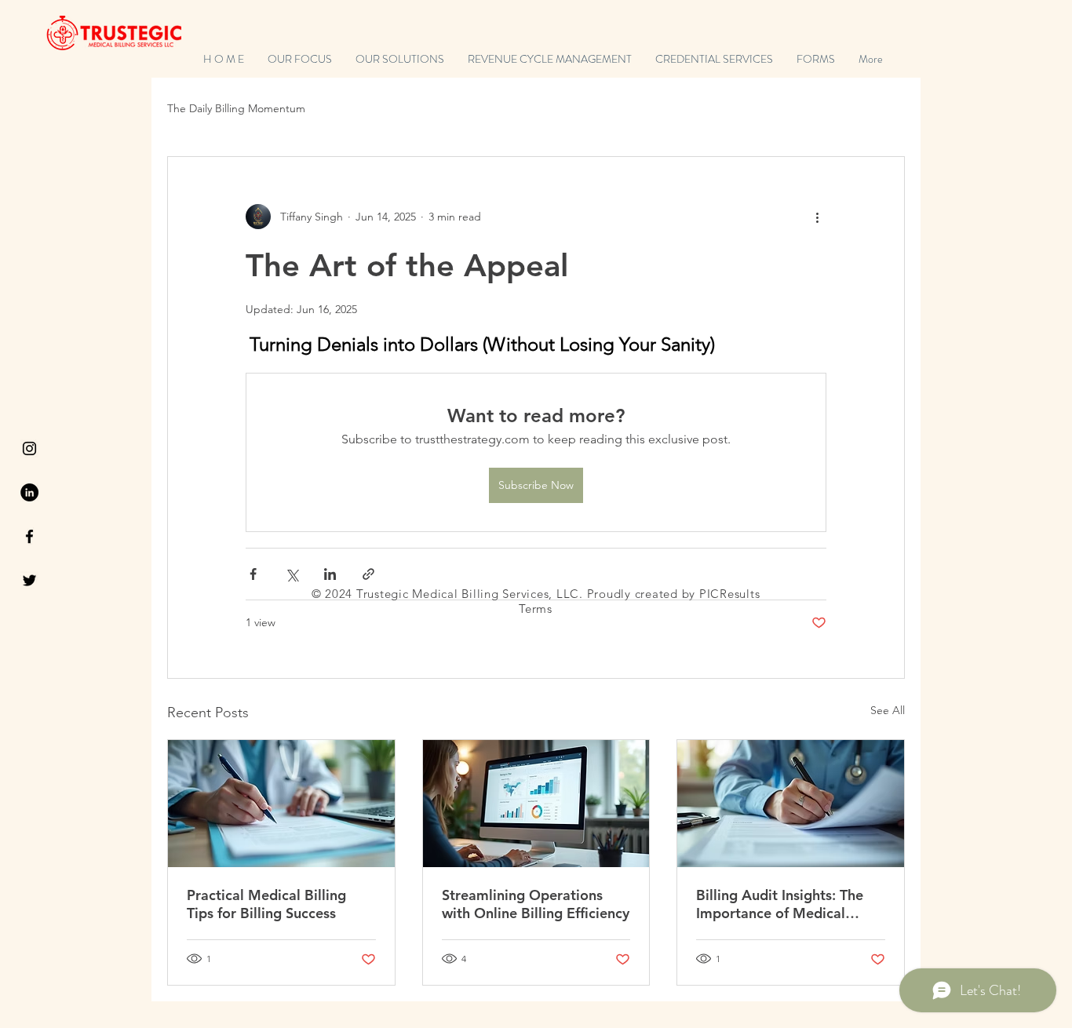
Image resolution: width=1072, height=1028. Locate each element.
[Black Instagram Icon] (29, 448)
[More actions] (817, 216)
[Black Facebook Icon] (29, 536)
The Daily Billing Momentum (236, 108)
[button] (816, 59)
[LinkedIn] (29, 492)
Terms (535, 608)
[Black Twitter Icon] (29, 580)
